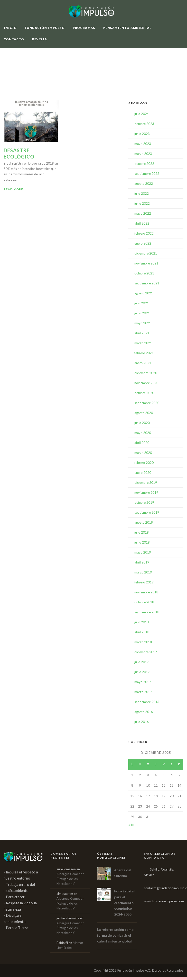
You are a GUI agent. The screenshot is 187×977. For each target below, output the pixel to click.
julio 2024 (141, 114)
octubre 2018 (144, 602)
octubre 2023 (144, 124)
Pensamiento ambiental (127, 28)
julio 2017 (141, 662)
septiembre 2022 (146, 174)
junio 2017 (142, 672)
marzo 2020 (143, 453)
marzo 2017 (143, 692)
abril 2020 (141, 443)
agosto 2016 (143, 712)
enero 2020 (142, 473)
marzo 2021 (143, 343)
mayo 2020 (142, 433)
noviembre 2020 (146, 383)
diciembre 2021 (145, 253)
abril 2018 (141, 632)
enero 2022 (142, 243)
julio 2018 (141, 622)
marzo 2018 (143, 642)
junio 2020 (142, 423)
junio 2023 (142, 134)
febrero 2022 (144, 233)
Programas (84, 28)
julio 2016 (141, 722)
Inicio (10, 28)
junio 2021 (142, 313)
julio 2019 (141, 532)
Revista (39, 39)
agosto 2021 (143, 293)
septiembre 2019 (146, 512)
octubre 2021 (144, 273)
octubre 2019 (144, 502)
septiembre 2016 (146, 702)
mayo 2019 (142, 552)
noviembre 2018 (146, 592)
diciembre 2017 (145, 652)
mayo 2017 (142, 682)
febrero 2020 (144, 463)
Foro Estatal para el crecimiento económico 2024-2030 (124, 902)
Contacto (14, 39)
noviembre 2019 (146, 492)
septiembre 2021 (146, 283)
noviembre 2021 (146, 263)
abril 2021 (141, 333)
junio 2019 (142, 542)
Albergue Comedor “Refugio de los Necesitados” (70, 879)
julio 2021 (141, 303)
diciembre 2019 (145, 482)
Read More (13, 189)
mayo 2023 (142, 144)
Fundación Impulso (45, 28)
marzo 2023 (143, 154)
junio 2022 (142, 203)
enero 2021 (142, 363)
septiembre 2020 (146, 403)
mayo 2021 (142, 323)
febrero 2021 (144, 353)
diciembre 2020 (145, 373)
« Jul (131, 825)
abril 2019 (141, 562)
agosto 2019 (143, 522)
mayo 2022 (142, 213)
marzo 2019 (143, 572)
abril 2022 (141, 223)
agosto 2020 (143, 413)
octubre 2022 (144, 164)
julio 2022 (141, 193)
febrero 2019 (144, 582)
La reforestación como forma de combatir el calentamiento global (115, 935)
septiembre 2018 (146, 612)
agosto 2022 (143, 183)
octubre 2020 (144, 393)
